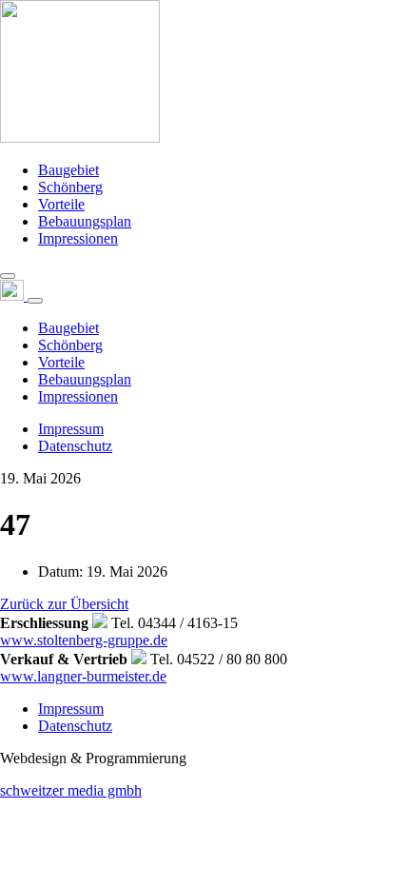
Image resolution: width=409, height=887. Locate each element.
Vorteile (61, 204)
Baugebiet (68, 170)
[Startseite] (80, 137)
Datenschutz (75, 446)
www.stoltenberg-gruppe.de (83, 640)
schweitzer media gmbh (71, 790)
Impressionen (78, 238)
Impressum (71, 429)
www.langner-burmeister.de (83, 676)
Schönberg (70, 187)
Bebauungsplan (84, 221)
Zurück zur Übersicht (64, 604)
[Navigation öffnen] (7, 276)
